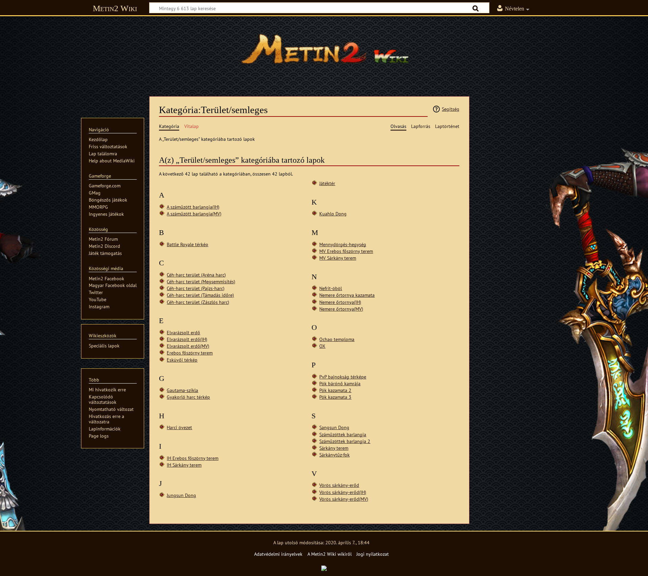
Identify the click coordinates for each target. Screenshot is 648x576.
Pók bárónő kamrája (339, 383)
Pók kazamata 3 (335, 397)
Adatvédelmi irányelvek (278, 554)
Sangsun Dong (334, 427)
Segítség (450, 109)
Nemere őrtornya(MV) (341, 309)
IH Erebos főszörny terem (192, 458)
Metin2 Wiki (115, 8)
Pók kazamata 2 (335, 390)
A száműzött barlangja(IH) (193, 207)
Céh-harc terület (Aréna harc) (196, 274)
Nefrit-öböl (330, 288)
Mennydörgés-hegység (342, 244)
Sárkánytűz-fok (334, 454)
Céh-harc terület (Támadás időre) (200, 295)
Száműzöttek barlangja (342, 434)
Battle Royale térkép (187, 244)
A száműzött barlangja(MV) (194, 213)
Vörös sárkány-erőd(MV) (343, 499)
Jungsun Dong (181, 495)
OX (322, 346)
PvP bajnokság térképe (342, 376)
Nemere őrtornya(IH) (340, 302)
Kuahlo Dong (333, 213)
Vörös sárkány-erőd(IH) (342, 492)
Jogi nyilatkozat (372, 554)
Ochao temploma (336, 339)
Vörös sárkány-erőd (339, 485)
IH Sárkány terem (184, 465)
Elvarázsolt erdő (183, 332)
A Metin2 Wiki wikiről (329, 554)
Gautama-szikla (182, 390)
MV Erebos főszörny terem (346, 251)
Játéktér (327, 183)
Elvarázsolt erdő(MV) (188, 346)
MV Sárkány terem (337, 258)
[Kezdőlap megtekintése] (324, 52)
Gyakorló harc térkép (188, 397)
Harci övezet (179, 427)
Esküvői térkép (182, 360)
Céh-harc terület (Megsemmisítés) (201, 281)
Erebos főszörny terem (190, 352)
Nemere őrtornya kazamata (347, 295)
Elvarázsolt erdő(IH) (187, 339)
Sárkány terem (333, 448)
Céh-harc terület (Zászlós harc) (198, 302)
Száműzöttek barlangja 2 (344, 441)
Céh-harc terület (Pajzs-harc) (195, 288)
